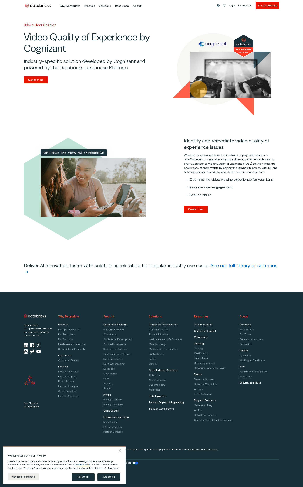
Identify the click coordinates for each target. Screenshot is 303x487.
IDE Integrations (112, 426)
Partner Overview (68, 371)
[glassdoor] (32, 351)
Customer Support (205, 330)
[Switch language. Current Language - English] (218, 6)
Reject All (83, 476)
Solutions (105, 6)
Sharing (107, 388)
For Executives (66, 334)
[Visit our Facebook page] (32, 345)
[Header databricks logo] (38, 5)
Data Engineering (113, 358)
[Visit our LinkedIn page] (26, 345)
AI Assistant (110, 334)
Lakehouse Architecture (71, 344)
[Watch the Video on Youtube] (38, 351)
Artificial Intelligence (114, 344)
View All (153, 363)
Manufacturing (157, 344)
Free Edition (201, 358)
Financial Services (159, 334)
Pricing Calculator (113, 404)
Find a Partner (66, 381)
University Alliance (204, 363)
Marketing (154, 389)
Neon (106, 378)
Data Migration (157, 396)
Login (232, 5)
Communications (159, 329)
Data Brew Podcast (205, 415)
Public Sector (156, 354)
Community (201, 337)
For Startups (65, 339)
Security (108, 383)
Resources (122, 6)
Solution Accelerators (161, 408)
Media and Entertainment (163, 349)
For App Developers (69, 329)
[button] (224, 6)
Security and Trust (250, 382)
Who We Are (247, 329)
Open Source (111, 410)
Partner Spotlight (68, 386)
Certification (201, 353)
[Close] (120, 450)
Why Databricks (70, 6)
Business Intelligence (115, 349)
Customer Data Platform (117, 354)
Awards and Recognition (253, 371)
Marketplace (110, 422)
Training (198, 348)
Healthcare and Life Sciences (165, 339)
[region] (64, 465)
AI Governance (157, 380)
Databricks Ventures (251, 339)
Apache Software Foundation (203, 449)
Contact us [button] (195, 209)
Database (109, 368)
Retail (152, 358)
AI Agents (154, 375)
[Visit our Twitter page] (38, 345)
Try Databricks (267, 5)
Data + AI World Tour (206, 384)
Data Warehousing (114, 363)
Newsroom (246, 376)
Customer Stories (68, 360)
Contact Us (244, 5)
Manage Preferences (23, 476)
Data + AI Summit (204, 379)
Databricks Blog (203, 405)
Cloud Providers (67, 391)
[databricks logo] (35, 316)
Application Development (118, 339)
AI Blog (198, 410)
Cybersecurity (157, 384)
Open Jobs (246, 355)
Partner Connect (113, 431)
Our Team (245, 334)
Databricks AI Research (71, 349)
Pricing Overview (112, 399)
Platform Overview (114, 329)
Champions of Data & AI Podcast (213, 419)
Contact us (35, 80)
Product (89, 6)
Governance (110, 373)
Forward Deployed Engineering (166, 402)
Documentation (203, 324)
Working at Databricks (252, 360)
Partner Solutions (68, 396)
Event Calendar (203, 394)
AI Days (198, 389)
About (137, 6)
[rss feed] (26, 351)
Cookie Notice (82, 464)
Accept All (109, 476)
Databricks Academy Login (209, 368)
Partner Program (67, 376)
